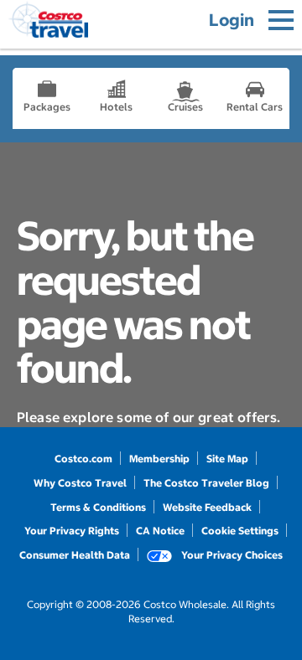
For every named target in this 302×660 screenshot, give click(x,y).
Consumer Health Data (74, 555)
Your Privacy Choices (231, 555)
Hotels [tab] (116, 107)
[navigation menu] (281, 20)
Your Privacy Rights (71, 530)
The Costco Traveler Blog (206, 483)
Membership (159, 458)
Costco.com (83, 458)
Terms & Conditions (98, 507)
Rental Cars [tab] (254, 107)
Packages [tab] (46, 107)
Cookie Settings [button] (240, 530)
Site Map (227, 458)
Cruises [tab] (185, 107)
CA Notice (160, 530)
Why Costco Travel (80, 483)
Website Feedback (207, 507)
